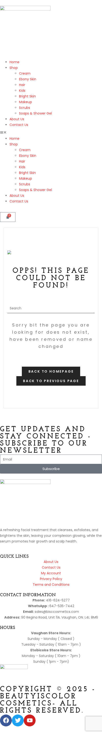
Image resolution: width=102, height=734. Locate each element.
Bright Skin (27, 96)
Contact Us (18, 124)
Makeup (25, 102)
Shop (13, 67)
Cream (25, 73)
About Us (16, 119)
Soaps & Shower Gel (35, 113)
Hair (22, 84)
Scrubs (24, 107)
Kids (22, 90)
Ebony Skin (27, 79)
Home (14, 62)
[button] (51, 133)
